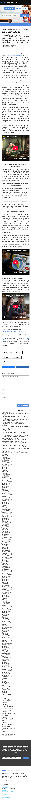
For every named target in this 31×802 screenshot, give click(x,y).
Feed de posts (6, 733)
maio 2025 (5, 470)
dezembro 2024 (7, 477)
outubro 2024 (6, 480)
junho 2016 (5, 614)
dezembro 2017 (7, 588)
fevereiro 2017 (6, 602)
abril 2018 (5, 582)
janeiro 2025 (6, 476)
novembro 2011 (7, 678)
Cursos (3, 796)
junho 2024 (5, 486)
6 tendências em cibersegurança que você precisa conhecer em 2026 (15, 420)
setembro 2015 (7, 627)
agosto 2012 (6, 672)
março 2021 (5, 531)
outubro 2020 (6, 538)
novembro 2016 (7, 607)
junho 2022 (5, 519)
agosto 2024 (6, 483)
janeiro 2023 (6, 511)
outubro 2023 (6, 498)
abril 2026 (5, 455)
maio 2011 (5, 684)
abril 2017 (5, 599)
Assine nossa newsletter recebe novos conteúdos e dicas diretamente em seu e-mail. (15, 751)
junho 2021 (5, 527)
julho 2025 (5, 467)
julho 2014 (5, 646)
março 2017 (5, 601)
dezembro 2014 (7, 639)
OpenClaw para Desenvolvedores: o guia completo (15, 414)
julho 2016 (5, 612)
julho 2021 (5, 525)
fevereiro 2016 (6, 620)
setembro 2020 (7, 540)
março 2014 (5, 652)
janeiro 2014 (6, 655)
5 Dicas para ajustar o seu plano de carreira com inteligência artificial (15, 427)
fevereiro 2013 (6, 665)
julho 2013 (5, 662)
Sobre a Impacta (6, 797)
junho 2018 (5, 579)
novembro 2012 (7, 669)
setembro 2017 (7, 592)
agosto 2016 (6, 611)
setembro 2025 (7, 464)
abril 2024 (5, 489)
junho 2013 (5, 663)
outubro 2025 (6, 463)
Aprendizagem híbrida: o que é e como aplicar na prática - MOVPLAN (14, 440)
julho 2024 (5, 485)
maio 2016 (5, 615)
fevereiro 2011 (6, 687)
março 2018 (5, 583)
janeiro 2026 (6, 460)
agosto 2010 (6, 690)
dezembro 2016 (7, 605)
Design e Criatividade (8, 708)
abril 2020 (5, 547)
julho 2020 (5, 543)
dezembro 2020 (7, 535)
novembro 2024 (7, 479)
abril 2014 (5, 650)
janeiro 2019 (6, 569)
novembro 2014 (7, 640)
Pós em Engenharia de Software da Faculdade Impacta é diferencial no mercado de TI (15, 436)
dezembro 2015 (7, 623)
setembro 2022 (7, 517)
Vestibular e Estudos (8, 728)
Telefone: (4, 397)
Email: (3, 393)
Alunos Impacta (7, 697)
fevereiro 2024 (6, 492)
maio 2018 (5, 581)
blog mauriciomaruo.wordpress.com (13, 331)
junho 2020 (5, 544)
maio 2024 (5, 487)
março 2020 (5, 548)
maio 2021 (5, 528)
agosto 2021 (6, 524)
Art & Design (6, 699)
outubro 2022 (6, 515)
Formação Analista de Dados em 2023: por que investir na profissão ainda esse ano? (14, 432)
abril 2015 (5, 633)
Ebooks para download (8, 787)
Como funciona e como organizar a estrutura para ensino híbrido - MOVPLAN (15, 446)
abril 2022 (5, 521)
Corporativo (5, 704)
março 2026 (5, 457)
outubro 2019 (6, 556)
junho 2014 (5, 647)
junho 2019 (5, 562)
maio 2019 (5, 563)
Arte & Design (6, 700)
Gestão (4, 711)
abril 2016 (5, 617)
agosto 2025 (6, 466)
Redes (4, 722)
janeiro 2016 (6, 621)
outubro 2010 (6, 688)
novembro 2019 (7, 554)
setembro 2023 (7, 499)
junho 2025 (5, 469)
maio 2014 (5, 649)
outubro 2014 (6, 642)
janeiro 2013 (6, 666)
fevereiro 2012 (6, 674)
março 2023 (5, 508)
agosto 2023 (6, 500)
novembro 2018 (7, 572)
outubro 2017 (6, 591)
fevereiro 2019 (6, 567)
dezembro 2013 (7, 656)
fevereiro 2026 (6, 458)
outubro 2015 (6, 626)
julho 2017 (5, 595)
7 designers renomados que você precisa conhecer (14, 451)
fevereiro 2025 (6, 474)
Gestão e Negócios (8, 713)
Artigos (4, 786)
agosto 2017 (6, 594)
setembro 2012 (7, 671)
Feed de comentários (8, 734)
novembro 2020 (7, 537)
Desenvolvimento (7, 706)
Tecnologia (5, 726)
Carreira (4, 702)
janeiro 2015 (6, 637)
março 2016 (5, 618)
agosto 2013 (6, 660)
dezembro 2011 (7, 676)
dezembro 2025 (7, 461)
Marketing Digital (7, 719)
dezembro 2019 (7, 553)
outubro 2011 (6, 679)
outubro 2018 (6, 573)
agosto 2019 (6, 559)
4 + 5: (3, 401)
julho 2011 (5, 681)
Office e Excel (6, 721)
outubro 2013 (6, 659)
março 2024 (5, 490)
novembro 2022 (7, 514)
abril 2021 (5, 530)
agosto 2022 (6, 518)
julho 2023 (5, 502)
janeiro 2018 (6, 586)
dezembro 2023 (7, 495)
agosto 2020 (6, 541)
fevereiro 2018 (6, 585)
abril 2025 (5, 471)
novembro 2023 (7, 496)
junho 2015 (5, 630)
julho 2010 (5, 691)
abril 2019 (5, 564)
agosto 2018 (6, 576)
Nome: (3, 389)
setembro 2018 (7, 575)
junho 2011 (5, 682)
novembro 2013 (7, 658)
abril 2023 (5, 506)
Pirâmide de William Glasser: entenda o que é (14, 443)
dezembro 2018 (7, 570)
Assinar (26, 757)
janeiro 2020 (6, 551)
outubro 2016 (6, 608)
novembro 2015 (7, 624)
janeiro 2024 (6, 493)
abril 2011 (5, 685)
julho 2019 (5, 560)
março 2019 (5, 566)
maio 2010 (5, 692)
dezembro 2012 (7, 668)
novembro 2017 (7, 589)
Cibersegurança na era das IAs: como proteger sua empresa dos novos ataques (15, 417)
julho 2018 (5, 578)
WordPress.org (7, 736)
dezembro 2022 (7, 512)
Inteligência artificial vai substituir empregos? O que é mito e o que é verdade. (13, 423)
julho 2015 (5, 628)
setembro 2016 (7, 610)
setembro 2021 (7, 522)
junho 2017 (5, 596)
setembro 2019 (7, 557)
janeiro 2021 (6, 534)
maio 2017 (5, 598)
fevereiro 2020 (6, 550)
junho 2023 (5, 503)
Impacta (4, 717)
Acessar (4, 731)
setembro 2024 (7, 482)
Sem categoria (6, 724)
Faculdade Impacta (8, 710)
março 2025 (5, 473)
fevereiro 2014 (6, 653)
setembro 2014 (7, 643)
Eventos (4, 794)
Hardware (5, 715)
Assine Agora (25, 16)
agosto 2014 (6, 644)
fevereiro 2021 (6, 533)
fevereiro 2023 (6, 509)
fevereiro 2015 (6, 636)
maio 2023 (5, 505)
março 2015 (5, 634)
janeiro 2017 (6, 604)
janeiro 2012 (6, 675)
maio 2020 (5, 546)
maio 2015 (5, 631)
